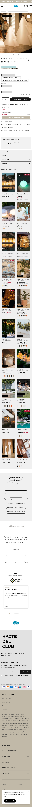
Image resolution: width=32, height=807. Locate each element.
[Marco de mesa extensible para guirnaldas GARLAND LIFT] (8, 328)
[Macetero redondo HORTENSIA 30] (24, 268)
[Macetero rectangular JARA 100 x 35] (24, 328)
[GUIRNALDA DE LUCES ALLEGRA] (24, 448)
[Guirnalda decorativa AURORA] (24, 358)
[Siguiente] (29, 599)
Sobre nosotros (6, 698)
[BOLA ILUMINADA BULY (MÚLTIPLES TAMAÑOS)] (8, 182)
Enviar (25, 672)
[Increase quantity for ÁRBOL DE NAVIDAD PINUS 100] (8, 99)
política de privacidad (22, 675)
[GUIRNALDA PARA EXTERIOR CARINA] (8, 298)
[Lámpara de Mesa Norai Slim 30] (8, 268)
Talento (4, 706)
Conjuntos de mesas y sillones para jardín (16, 499)
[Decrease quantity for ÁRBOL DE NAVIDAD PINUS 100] (2, 99)
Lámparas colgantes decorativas (16, 511)
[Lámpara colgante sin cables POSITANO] (24, 241)
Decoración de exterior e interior (16, 503)
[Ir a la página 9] (17, 613)
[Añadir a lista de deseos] (28, 60)
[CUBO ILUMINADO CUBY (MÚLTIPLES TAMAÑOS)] (8, 241)
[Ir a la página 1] (9, 613)
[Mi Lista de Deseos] (27, 6)
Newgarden (3, 11)
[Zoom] (28, 16)
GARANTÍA (4, 163)
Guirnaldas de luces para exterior (16, 515)
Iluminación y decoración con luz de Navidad (18, 11)
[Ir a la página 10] (18, 613)
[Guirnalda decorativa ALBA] (8, 418)
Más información (10, 801)
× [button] (28, 792)
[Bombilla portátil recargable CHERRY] (8, 211)
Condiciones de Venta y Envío (8, 788)
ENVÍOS (4, 155)
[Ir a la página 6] (14, 613)
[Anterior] (2, 599)
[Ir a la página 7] (15, 613)
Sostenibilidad (6, 702)
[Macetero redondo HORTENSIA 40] (24, 298)
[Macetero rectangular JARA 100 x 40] (8, 388)
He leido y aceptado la (16, 675)
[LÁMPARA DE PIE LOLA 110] (8, 448)
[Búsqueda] (24, 6)
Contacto (19, 784)
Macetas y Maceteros (16, 496)
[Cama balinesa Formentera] (24, 388)
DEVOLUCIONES (5, 159)
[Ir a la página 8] (16, 613)
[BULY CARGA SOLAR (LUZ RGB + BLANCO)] (24, 182)
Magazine (5, 710)
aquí (8, 143)
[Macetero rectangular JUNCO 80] (8, 358)
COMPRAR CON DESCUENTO (16, 117)
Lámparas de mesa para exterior (16, 507)
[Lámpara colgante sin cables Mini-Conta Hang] (24, 211)
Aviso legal (19, 789)
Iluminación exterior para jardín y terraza (16, 492)
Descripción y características (9, 151)
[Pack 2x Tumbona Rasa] (24, 418)
